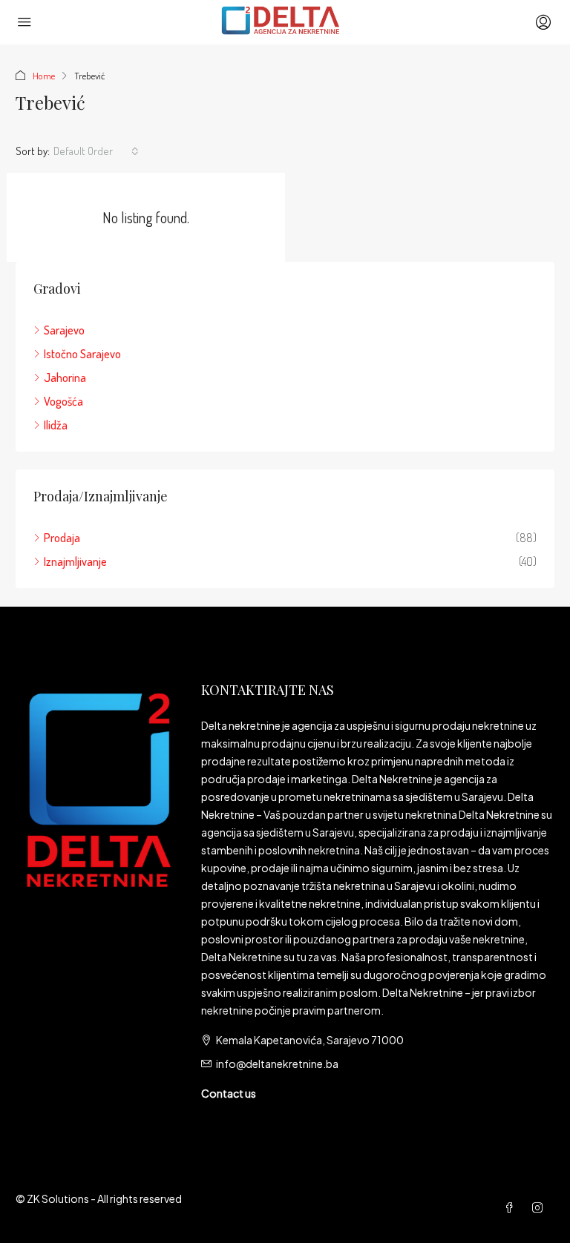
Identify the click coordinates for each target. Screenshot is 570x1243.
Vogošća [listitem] (63, 401)
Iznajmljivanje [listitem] (75, 561)
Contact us (228, 1093)
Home (44, 76)
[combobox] (96, 151)
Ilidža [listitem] (56, 425)
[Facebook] (512, 1207)
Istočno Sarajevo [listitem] (82, 353)
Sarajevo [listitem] (64, 330)
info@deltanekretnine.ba (277, 1063)
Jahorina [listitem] (65, 377)
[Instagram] (540, 1207)
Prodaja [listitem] (62, 537)
